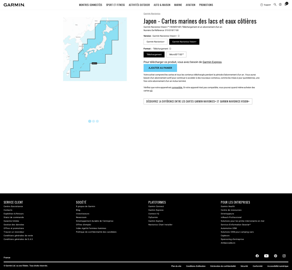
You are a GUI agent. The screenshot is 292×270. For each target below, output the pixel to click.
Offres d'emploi (83, 224)
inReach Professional (231, 217)
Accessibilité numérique (277, 266)
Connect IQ (153, 214)
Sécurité (244, 266)
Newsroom (81, 217)
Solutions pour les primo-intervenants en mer (242, 221)
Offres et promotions (14, 228)
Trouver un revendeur (14, 232)
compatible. (177, 87)
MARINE (178, 5)
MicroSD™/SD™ (176, 54)
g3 (151, 90)
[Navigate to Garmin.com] (14, 5)
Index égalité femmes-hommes (91, 228)
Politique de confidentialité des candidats (96, 232)
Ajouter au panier (160, 67)
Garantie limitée (11, 221)
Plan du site (176, 266)
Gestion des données (14, 224)
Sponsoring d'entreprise (232, 239)
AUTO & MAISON (162, 5)
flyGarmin (153, 217)
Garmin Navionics (152, 13)
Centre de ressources (231, 210)
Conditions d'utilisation (195, 266)
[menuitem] (265, 5)
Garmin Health (228, 206)
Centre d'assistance (13, 206)
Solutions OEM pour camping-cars (237, 232)
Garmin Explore (155, 221)
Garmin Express (212, 62)
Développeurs (227, 214)
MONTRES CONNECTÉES (90, 5)
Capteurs (225, 235)
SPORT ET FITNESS (115, 5)
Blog (78, 210)
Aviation (190, 5)
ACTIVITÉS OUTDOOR (139, 5)
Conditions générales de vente (18, 235)
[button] (162, 36)
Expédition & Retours (14, 214)
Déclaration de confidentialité (223, 266)
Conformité (257, 266)
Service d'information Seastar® (236, 224)
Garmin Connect (156, 206)
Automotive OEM (229, 228)
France (7, 257)
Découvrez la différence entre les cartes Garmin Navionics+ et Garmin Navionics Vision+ (198, 101)
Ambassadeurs (228, 243)
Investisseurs (82, 214)
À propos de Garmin (85, 206)
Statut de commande (14, 217)
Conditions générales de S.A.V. (18, 239)
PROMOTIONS (206, 5)
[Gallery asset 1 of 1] (95, 49)
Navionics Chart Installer (160, 224)
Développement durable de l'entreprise (94, 221)
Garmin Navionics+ (156, 41)
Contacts (8, 210)
